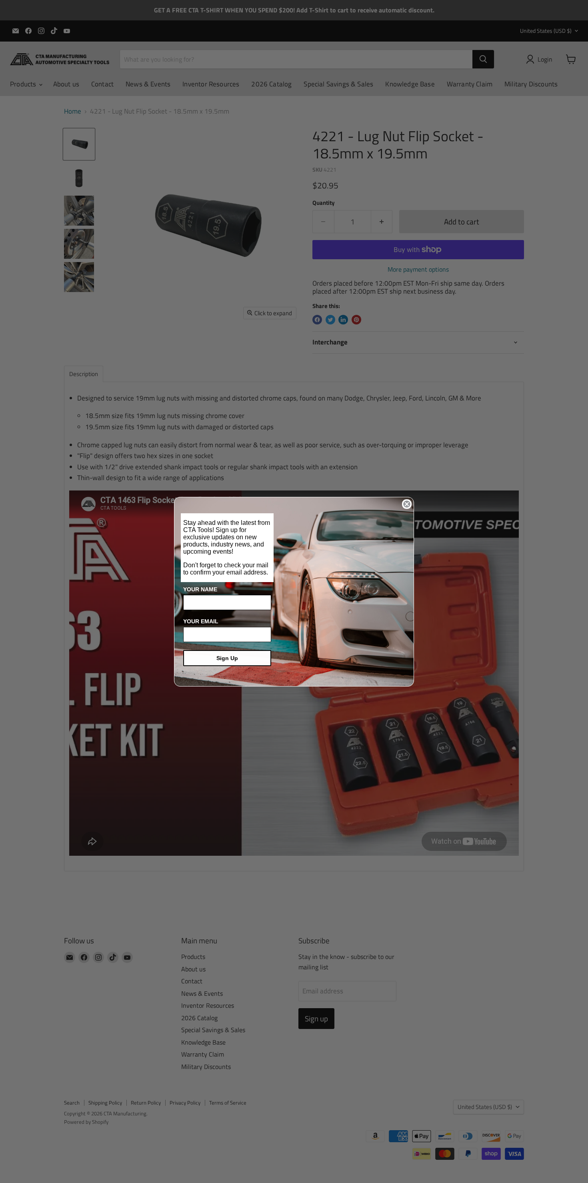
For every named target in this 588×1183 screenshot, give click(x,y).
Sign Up (227, 658)
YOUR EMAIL (200, 621)
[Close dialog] (407, 504)
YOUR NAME (200, 589)
